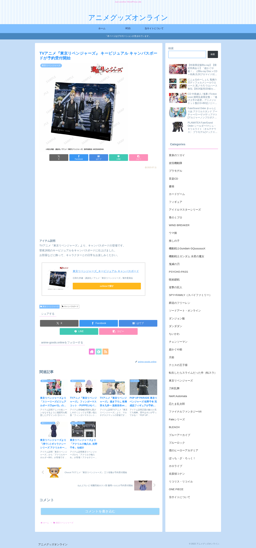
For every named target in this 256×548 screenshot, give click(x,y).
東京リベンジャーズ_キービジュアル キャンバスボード (106, 271)
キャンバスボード (71, 306)
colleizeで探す (107, 286)
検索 (171, 48)
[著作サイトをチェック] (92, 352)
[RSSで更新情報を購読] (105, 352)
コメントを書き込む (100, 511)
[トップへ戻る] (252, 544)
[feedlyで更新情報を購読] (99, 352)
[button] (138, 157)
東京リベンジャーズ (51, 306)
